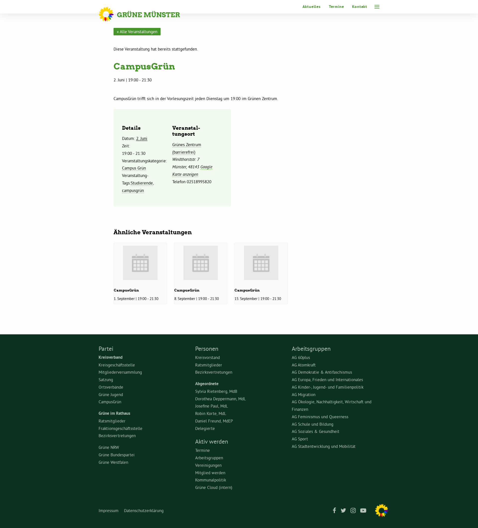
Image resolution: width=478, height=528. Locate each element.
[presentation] (140, 263)
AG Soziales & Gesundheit (315, 431)
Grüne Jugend (111, 394)
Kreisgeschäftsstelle (117, 364)
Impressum (109, 510)
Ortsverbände (111, 387)
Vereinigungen (208, 465)
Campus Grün (134, 168)
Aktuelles (311, 6)
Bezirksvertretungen (117, 435)
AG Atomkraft (304, 364)
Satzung (106, 379)
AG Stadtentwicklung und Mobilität (324, 446)
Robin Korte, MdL (210, 413)
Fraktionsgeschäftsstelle (120, 428)
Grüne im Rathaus (114, 413)
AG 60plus (301, 357)
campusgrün (133, 190)
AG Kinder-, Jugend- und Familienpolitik (327, 387)
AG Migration (303, 394)
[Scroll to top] (468, 517)
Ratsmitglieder (112, 420)
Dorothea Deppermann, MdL (220, 398)
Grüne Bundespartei (117, 454)
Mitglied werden (210, 472)
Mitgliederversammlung (120, 372)
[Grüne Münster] (146, 14)
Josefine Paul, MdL (211, 406)
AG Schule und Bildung (312, 424)
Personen (206, 348)
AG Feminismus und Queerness (320, 416)
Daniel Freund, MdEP (214, 420)
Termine (336, 6)
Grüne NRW (109, 447)
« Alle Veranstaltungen (137, 31)
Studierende (142, 182)
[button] (376, 6)
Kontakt (359, 6)
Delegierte (205, 428)
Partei (106, 348)
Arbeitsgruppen (209, 457)
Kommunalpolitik (210, 479)
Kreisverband (110, 357)
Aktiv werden (211, 441)
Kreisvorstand (207, 357)
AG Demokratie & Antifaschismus (322, 372)
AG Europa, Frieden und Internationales (327, 379)
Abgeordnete (207, 383)
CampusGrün (126, 290)
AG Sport (300, 438)
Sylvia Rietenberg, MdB (216, 391)
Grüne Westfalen (113, 462)
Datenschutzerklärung (144, 510)
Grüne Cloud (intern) (213, 487)
